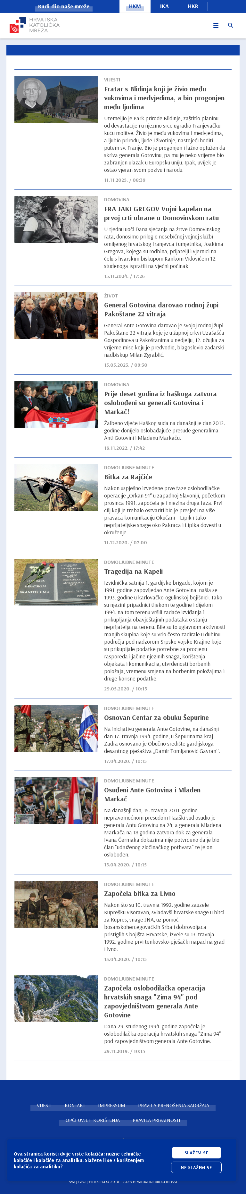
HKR (193, 6)
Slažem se (196, 1153)
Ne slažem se (196, 1167)
